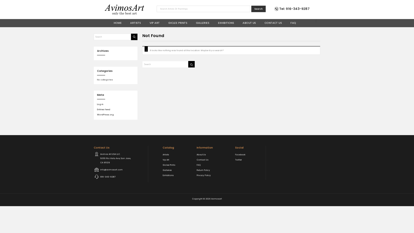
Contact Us (273, 22)
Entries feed (103, 109)
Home (118, 22)
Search (258, 9)
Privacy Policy (204, 175)
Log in (100, 104)
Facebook (240, 154)
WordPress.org (105, 114)
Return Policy (203, 170)
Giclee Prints (177, 22)
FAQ (293, 22)
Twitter (238, 159)
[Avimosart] (124, 9)
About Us (249, 22)
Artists (135, 22)
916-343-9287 (108, 176)
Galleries (202, 22)
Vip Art (155, 22)
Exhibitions (226, 22)
